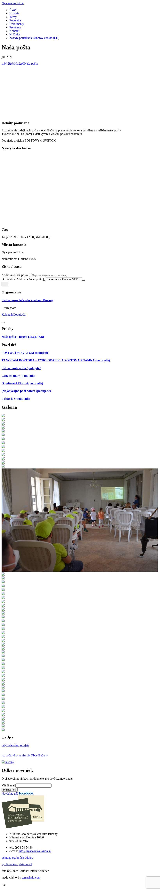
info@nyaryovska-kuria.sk (35, 851)
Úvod (12, 9)
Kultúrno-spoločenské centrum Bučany (27, 300)
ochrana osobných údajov (17, 857)
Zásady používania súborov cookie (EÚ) (34, 38)
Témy (13, 16)
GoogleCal (19, 314)
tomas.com (31, 877)
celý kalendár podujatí (15, 745)
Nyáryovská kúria (13, 3)
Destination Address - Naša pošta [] (23, 279)
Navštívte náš (10, 793)
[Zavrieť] (3, 322)
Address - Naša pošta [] (16, 275)
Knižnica (14, 34)
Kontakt (14, 31)
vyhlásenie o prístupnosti (17, 864)
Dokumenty (16, 24)
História (14, 13)
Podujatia (15, 20)
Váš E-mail (8, 785)
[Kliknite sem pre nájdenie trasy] (5, 284)
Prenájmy (15, 27)
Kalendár (7, 314)
